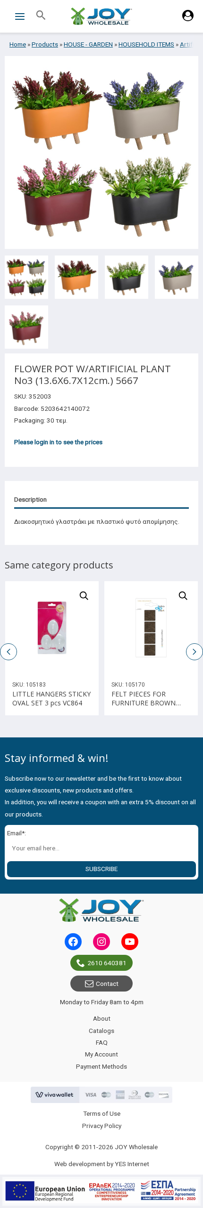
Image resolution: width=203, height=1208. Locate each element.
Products (45, 44)
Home (17, 44)
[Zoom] (84, 596)
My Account (101, 1054)
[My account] (188, 19)
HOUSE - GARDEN (88, 44)
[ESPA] (101, 1191)
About (101, 1018)
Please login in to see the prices (58, 442)
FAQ (102, 1042)
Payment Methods (101, 1066)
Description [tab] (30, 499)
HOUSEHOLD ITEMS (146, 44)
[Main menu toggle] (19, 16)
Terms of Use (101, 1113)
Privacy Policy (101, 1125)
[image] (52, 627)
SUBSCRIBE (101, 868)
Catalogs (101, 1030)
